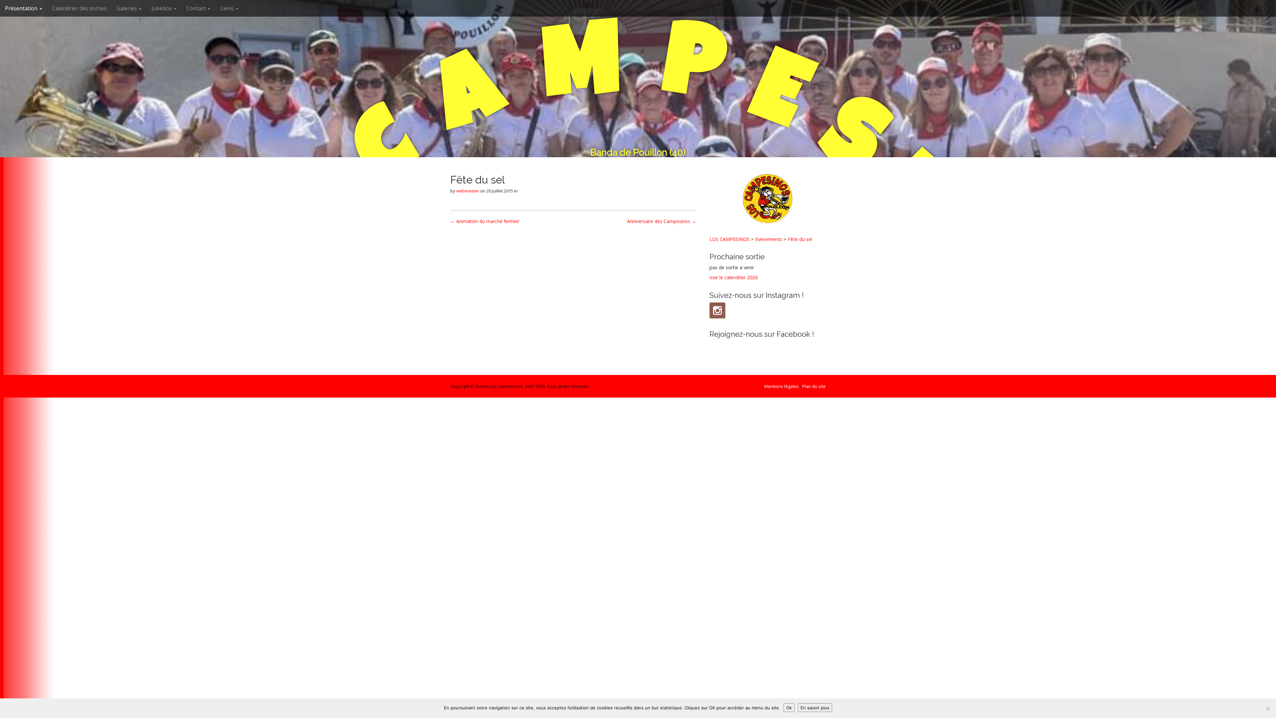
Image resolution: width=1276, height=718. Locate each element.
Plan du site (814, 386)
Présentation (22, 8)
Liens (227, 8)
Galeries (127, 8)
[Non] (1267, 708)
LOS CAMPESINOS (729, 239)
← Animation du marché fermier (484, 221)
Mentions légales (781, 386)
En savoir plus (814, 707)
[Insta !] (717, 310)
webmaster (467, 191)
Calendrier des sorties (79, 8)
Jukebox (162, 8)
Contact (196, 8)
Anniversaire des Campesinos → (661, 221)
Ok (789, 707)
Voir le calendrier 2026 (733, 277)
